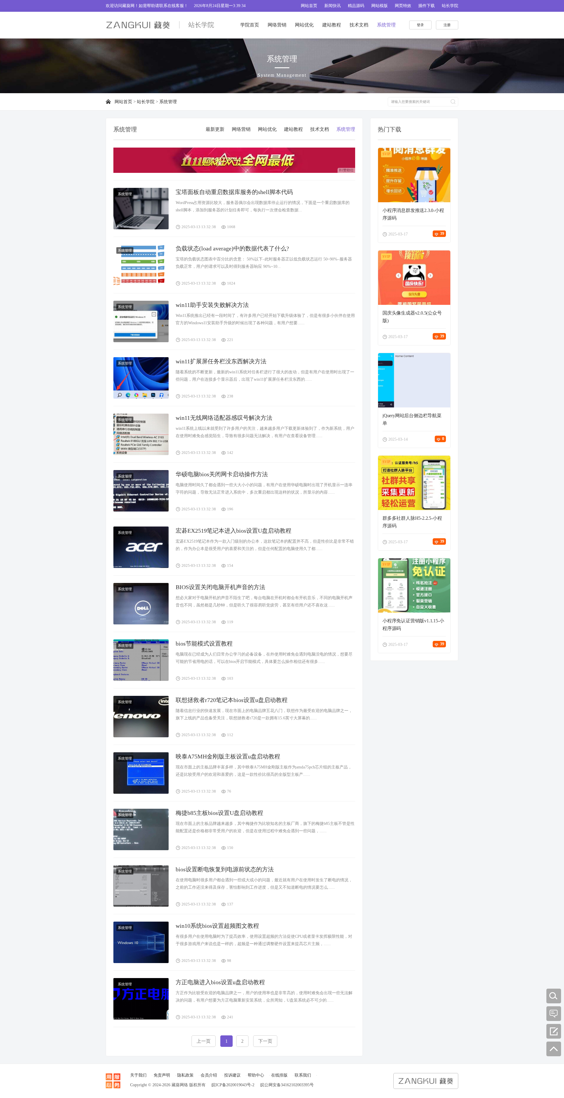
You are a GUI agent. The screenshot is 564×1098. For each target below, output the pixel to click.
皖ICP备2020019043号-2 (233, 1085)
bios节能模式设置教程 (204, 643)
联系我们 (303, 1075)
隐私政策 (185, 1075)
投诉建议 (232, 1075)
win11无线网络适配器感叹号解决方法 (224, 418)
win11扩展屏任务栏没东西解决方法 (221, 361)
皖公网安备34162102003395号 (287, 1085)
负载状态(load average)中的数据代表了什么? (232, 248)
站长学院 (450, 6)
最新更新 (215, 129)
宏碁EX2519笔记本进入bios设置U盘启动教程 (233, 530)
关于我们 (138, 1075)
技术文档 (359, 24)
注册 (447, 25)
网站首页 (309, 6)
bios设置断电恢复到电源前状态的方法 (225, 869)
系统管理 (386, 24)
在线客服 (175, 6)
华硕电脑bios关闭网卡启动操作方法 (222, 474)
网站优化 (304, 24)
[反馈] (553, 1031)
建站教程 (331, 24)
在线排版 (279, 1075)
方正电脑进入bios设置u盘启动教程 (220, 982)
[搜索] (553, 996)
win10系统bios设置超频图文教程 (217, 925)
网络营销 (277, 24)
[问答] (553, 1013)
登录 (420, 25)
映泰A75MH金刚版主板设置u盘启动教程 (228, 756)
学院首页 (249, 24)
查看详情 (415, 176)
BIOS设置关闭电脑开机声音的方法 (220, 587)
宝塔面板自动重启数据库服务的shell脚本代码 (234, 192)
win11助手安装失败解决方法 (212, 305)
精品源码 (356, 6)
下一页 (265, 1041)
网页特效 (403, 6)
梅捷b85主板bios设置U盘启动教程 (219, 813)
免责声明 (162, 1075)
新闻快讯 (332, 6)
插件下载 (426, 6)
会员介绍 (209, 1075)
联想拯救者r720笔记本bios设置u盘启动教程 (232, 700)
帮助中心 (256, 1075)
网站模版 (379, 6)
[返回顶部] (553, 1049)
